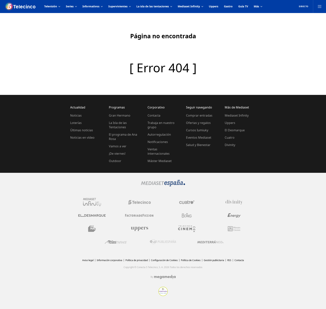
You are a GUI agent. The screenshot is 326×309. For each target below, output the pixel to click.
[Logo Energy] (234, 215)
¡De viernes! (117, 153)
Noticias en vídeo (82, 137)
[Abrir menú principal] (319, 6)
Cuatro (230, 137)
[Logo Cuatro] (186, 202)
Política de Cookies (191, 260)
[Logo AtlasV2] (116, 242)
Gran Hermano (119, 115)
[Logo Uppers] (139, 228)
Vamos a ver (117, 146)
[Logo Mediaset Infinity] (92, 202)
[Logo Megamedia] (165, 277)
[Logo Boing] (187, 215)
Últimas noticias (81, 130)
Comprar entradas (199, 115)
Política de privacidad (136, 260)
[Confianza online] (163, 295)
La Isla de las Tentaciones (118, 125)
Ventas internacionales (159, 151)
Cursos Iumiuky (197, 130)
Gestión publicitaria (214, 260)
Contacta (154, 115)
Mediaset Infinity (237, 115)
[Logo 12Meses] (234, 228)
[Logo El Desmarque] (92, 215)
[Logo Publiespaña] (163, 242)
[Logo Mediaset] (163, 185)
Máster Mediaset (160, 161)
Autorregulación (159, 134)
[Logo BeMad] (92, 228)
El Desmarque (235, 130)
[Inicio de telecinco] (21, 6)
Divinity (230, 145)
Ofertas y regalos (198, 123)
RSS (229, 260)
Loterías (76, 123)
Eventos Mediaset (198, 137)
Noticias (76, 115)
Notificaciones (158, 142)
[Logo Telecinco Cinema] (186, 228)
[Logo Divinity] (234, 202)
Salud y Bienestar (198, 145)
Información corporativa (109, 260)
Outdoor (115, 161)
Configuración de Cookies (164, 260)
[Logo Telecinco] (139, 202)
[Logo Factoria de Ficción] (139, 215)
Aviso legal (88, 260)
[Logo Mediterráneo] (210, 241)
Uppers (230, 123)
